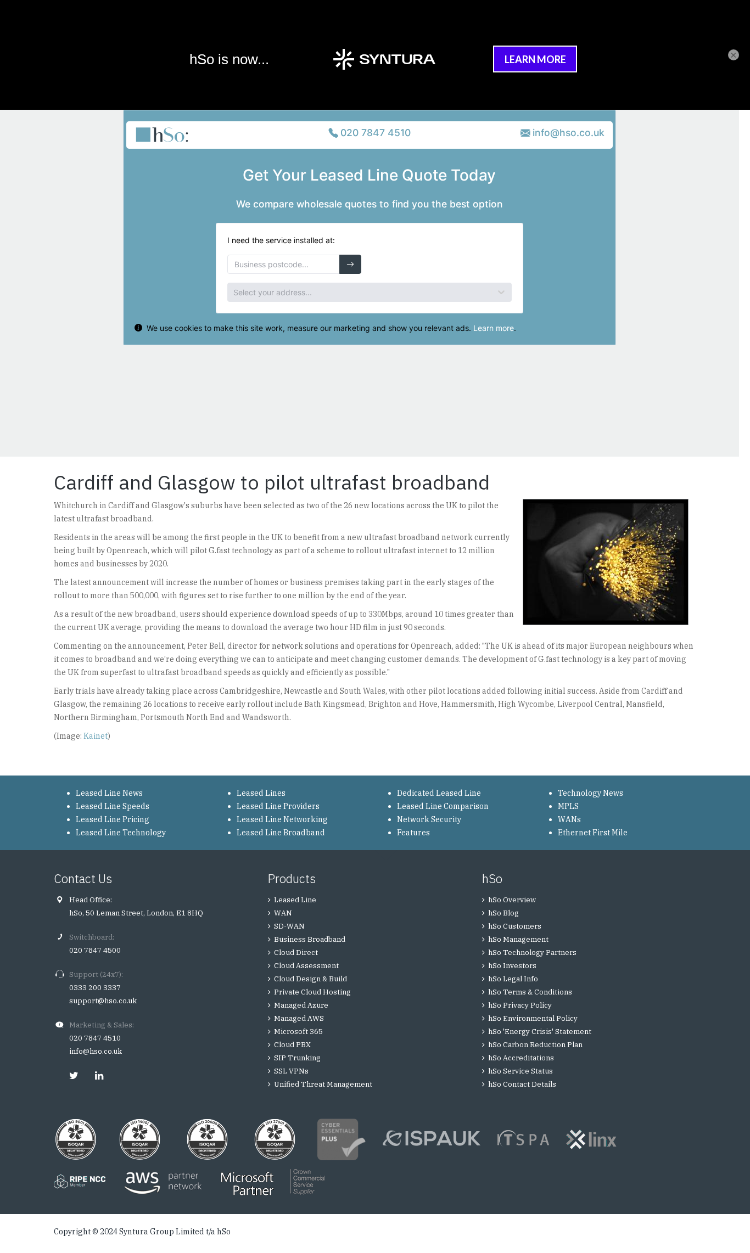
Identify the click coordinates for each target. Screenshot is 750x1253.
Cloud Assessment (306, 965)
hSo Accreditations (521, 1058)
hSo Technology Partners (532, 952)
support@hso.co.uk (103, 1000)
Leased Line (295, 899)
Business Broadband (309, 939)
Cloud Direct (296, 952)
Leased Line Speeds (112, 806)
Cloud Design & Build (310, 979)
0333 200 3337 (95, 987)
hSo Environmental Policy (533, 1018)
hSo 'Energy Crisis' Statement (539, 1031)
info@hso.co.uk (95, 1051)
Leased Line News (109, 793)
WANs (569, 819)
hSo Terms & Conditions (530, 992)
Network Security (429, 819)
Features (413, 833)
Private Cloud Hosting (312, 992)
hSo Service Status (520, 1071)
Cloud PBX (292, 1044)
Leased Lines (261, 793)
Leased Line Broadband (281, 833)
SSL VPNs (291, 1071)
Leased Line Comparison (443, 806)
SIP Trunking (297, 1058)
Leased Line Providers (278, 806)
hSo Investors (512, 965)
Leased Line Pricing (112, 819)
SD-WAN (289, 926)
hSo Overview (512, 899)
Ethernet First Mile (593, 833)
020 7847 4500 (95, 950)
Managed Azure (301, 1005)
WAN (283, 913)
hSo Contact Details (522, 1084)
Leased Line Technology (121, 833)
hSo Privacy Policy (520, 1005)
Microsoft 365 (298, 1031)
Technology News (590, 793)
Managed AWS (299, 1018)
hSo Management (518, 939)
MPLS (568, 806)
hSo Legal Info (513, 979)
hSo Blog (503, 913)
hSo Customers (514, 926)
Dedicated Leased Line (439, 793)
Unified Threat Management (323, 1084)
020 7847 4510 (95, 1038)
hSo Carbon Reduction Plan (535, 1044)
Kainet (95, 736)
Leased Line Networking (282, 819)
